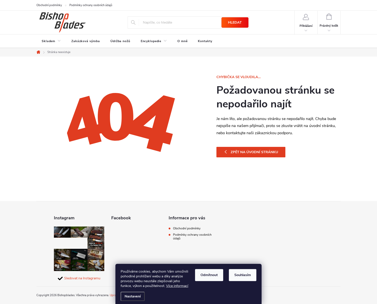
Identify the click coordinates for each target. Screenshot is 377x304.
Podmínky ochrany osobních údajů (90, 5)
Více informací (177, 285)
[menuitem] (51, 41)
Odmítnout (209, 275)
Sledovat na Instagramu (82, 278)
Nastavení (133, 296)
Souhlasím (242, 275)
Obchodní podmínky (49, 5)
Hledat (235, 22)
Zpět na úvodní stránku (254, 152)
